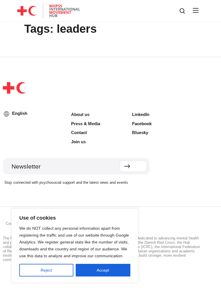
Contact (79, 132)
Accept (103, 270)
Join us (78, 141)
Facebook (142, 123)
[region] (75, 245)
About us (80, 114)
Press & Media (85, 123)
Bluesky (140, 132)
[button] (195, 11)
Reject (46, 270)
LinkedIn (140, 114)
